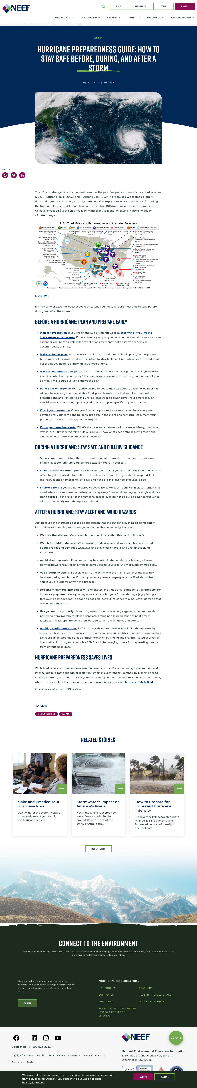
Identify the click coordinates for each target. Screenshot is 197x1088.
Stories (163, 6)
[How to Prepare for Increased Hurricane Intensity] (157, 794)
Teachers (146, 988)
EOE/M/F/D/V (74, 1055)
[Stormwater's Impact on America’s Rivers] (99, 794)
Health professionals (155, 994)
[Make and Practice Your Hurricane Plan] (40, 794)
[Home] (17, 8)
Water (65, 714)
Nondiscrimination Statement (51, 1055)
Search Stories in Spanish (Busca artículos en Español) (117, 1012)
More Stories (98, 848)
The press (105, 1001)
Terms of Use (18, 1062)
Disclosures (32, 1062)
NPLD (118, 6)
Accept (143, 1076)
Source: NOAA (41, 296)
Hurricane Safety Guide (139, 682)
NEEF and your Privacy (94, 1055)
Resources (140, 6)
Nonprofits (107, 988)
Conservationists (152, 1001)
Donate (185, 6)
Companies (106, 994)
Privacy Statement (33, 1082)
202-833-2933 (41, 1046)
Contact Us (19, 1046)
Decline (165, 1076)
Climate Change (46, 714)
